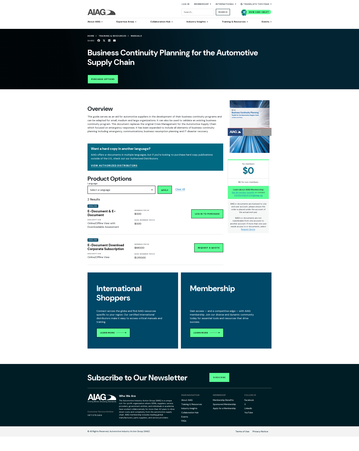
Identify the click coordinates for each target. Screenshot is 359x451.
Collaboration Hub (160, 21)
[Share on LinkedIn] (109, 41)
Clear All (180, 189)
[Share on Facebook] (99, 41)
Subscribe (219, 377)
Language (92, 183)
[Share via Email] (114, 41)
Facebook (249, 400)
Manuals (136, 36)
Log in (185, 4)
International (225, 4)
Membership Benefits (223, 400)
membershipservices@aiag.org (248, 195)
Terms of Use (242, 431)
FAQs (183, 420)
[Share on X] (104, 41)
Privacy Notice (260, 431)
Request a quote (209, 248)
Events (265, 21)
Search (222, 12)
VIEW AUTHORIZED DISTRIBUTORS (114, 165)
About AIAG (94, 21)
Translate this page (256, 4)
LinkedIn (248, 408)
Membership (201, 4)
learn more (107, 332)
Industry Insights (196, 21)
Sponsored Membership (224, 404)
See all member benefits (243, 192)
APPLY (164, 190)
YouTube (248, 412)
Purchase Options (103, 79)
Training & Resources (234, 21)
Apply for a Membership (224, 408)
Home (91, 36)
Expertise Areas (125, 21)
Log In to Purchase (207, 214)
